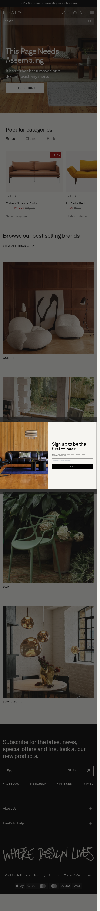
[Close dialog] (94, 423)
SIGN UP (72, 467)
